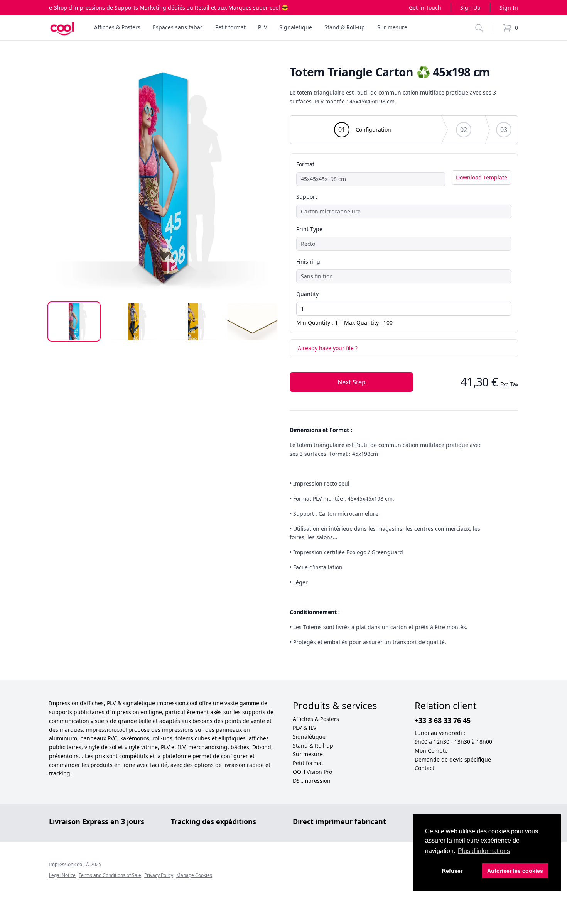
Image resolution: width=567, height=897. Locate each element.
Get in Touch (425, 7)
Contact (424, 768)
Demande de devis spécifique (453, 759)
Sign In (509, 7)
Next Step (352, 382)
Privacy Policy (158, 875)
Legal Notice (62, 875)
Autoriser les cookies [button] (515, 871)
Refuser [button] (452, 871)
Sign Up (470, 7)
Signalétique (309, 736)
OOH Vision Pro (312, 771)
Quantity (307, 294)
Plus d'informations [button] (484, 851)
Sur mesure (308, 754)
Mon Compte (431, 750)
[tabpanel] (163, 179)
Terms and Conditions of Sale (110, 875)
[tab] (74, 321)
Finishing (308, 261)
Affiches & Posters (316, 719)
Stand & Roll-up (313, 745)
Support (306, 196)
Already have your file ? (328, 348)
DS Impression (312, 780)
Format (305, 164)
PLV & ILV (304, 727)
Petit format (308, 763)
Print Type (309, 229)
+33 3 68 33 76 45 (443, 720)
